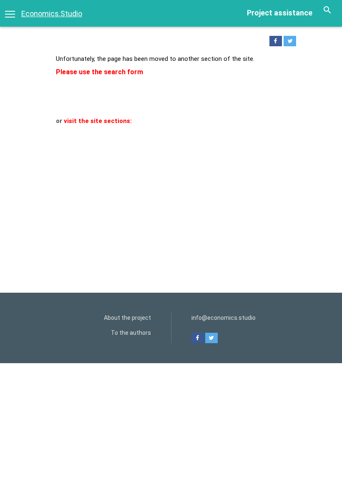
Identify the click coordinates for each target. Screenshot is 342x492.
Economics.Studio (51, 13)
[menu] (10, 13)
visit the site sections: (98, 121)
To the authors (131, 332)
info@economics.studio (223, 317)
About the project (127, 317)
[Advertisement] (171, 188)
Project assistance (279, 12)
